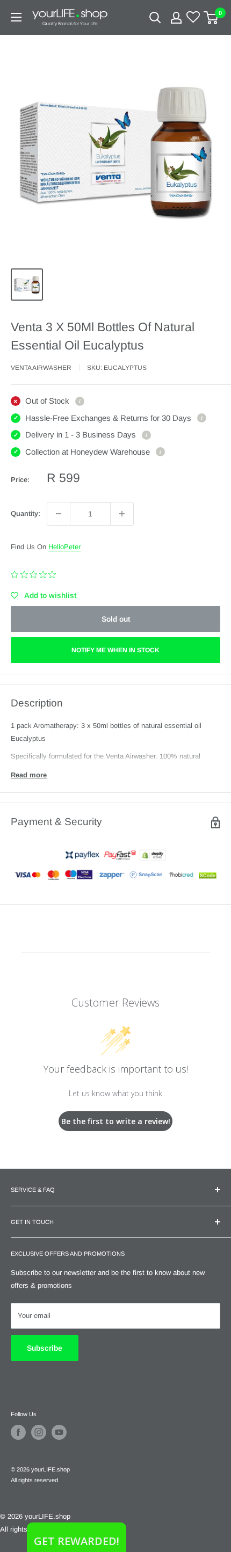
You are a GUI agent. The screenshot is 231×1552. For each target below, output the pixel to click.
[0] (211, 17)
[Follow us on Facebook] (18, 1432)
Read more (29, 775)
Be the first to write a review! (115, 1121)
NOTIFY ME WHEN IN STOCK (115, 650)
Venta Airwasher (41, 367)
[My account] (176, 18)
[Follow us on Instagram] (38, 1432)
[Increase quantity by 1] (122, 513)
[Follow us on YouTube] (59, 1432)
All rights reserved (34, 1480)
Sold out (116, 619)
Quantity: (25, 513)
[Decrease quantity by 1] (58, 513)
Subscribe (44, 1348)
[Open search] (155, 18)
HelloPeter (64, 547)
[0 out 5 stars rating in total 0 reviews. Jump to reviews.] (36, 574)
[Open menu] (16, 17)
